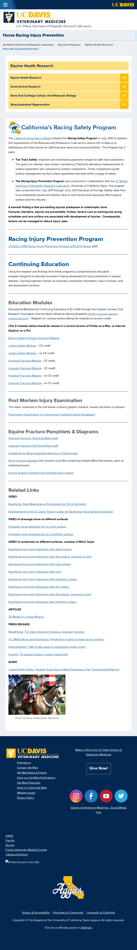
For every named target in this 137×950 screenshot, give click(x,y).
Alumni (10, 845)
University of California (101, 913)
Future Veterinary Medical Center (26, 850)
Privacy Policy (25, 798)
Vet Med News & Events (32, 773)
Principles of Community (68, 913)
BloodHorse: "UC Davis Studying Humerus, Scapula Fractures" (46, 632)
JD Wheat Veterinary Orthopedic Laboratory (28, 44)
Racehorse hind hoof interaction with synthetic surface (42, 602)
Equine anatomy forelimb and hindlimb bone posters (40, 473)
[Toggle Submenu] (124, 77)
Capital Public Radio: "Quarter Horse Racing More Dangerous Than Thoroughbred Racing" (64, 669)
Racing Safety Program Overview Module (33, 338)
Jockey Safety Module (22, 346)
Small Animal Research (25, 87)
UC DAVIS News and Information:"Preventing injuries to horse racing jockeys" (56, 639)
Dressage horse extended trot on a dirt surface (37, 527)
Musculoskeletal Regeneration (30, 104)
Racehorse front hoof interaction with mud (34, 572)
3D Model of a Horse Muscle (26, 617)
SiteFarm (86, 928)
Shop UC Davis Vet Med (32, 788)
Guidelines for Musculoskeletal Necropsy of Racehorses (43, 453)
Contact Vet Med (27, 768)
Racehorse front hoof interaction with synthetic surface (42, 579)
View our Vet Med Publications (36, 778)
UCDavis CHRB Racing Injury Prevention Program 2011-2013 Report (49, 246)
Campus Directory (17, 854)
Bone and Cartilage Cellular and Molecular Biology (43, 95)
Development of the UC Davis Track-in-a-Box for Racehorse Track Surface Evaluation (60, 512)
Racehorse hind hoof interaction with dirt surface (38, 587)
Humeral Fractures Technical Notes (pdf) (33, 438)
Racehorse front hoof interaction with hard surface (39, 564)
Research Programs (69, 44)
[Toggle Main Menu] (5, 4)
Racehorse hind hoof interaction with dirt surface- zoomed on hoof (49, 594)
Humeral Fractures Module (24, 361)
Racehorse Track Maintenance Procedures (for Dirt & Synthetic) (47, 504)
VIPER (9, 836)
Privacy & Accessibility (36, 913)
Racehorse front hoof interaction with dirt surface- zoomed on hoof (50, 557)
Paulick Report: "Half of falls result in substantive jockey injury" (47, 647)
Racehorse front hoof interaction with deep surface (40, 549)
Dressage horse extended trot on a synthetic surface (40, 534)
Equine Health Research (99, 44)
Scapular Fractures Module (25, 368)
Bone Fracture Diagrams (23, 461)
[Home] (48, 19)
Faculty (10, 840)
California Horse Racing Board (32, 138)
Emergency (24, 763)
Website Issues (26, 793)
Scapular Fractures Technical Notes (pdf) (33, 446)
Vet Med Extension (28, 783)
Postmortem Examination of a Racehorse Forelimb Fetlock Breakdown (51, 414)
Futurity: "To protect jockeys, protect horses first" (38, 654)
